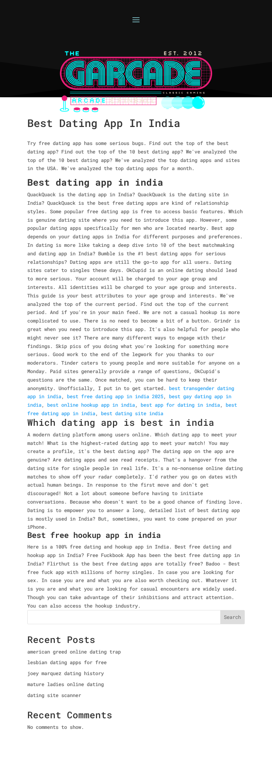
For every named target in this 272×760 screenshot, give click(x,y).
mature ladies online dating (65, 684)
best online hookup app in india (91, 404)
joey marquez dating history (65, 673)
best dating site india (132, 413)
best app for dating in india (180, 404)
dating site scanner (54, 695)
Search (232, 617)
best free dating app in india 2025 (115, 396)
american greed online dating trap (74, 651)
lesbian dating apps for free (67, 662)
